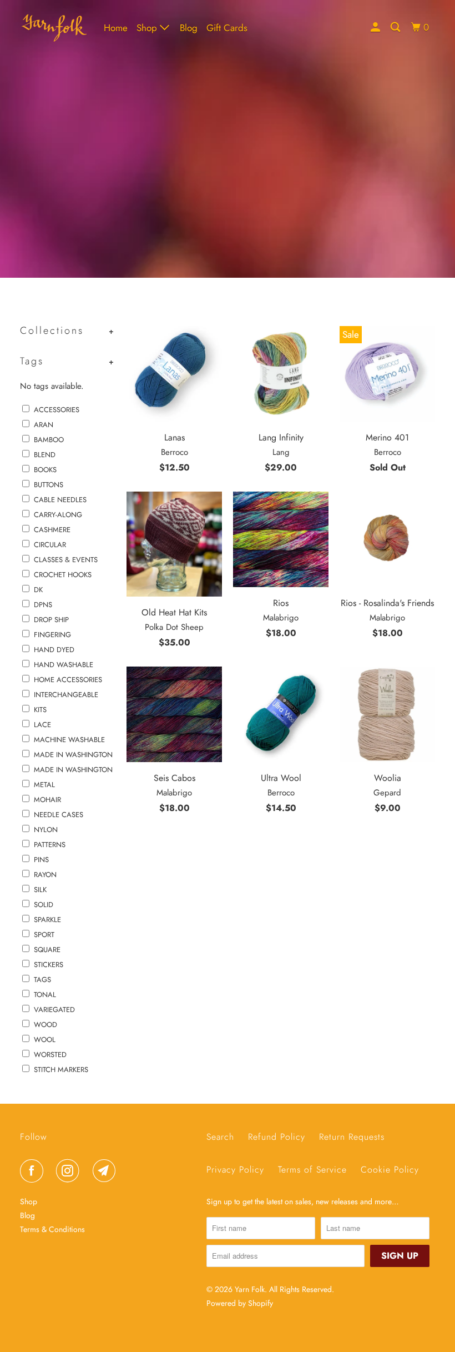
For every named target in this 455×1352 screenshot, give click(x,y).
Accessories (56, 409)
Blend (44, 454)
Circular (50, 544)
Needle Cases (58, 814)
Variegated (54, 1009)
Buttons (48, 484)
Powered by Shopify (239, 1303)
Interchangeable (66, 694)
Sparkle (47, 919)
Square (47, 949)
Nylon (46, 829)
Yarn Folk (250, 1289)
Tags (42, 979)
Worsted (50, 1054)
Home (116, 27)
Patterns (49, 844)
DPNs (43, 604)
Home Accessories (68, 679)
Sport (44, 934)
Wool (44, 1039)
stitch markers (61, 1069)
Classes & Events (66, 559)
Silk (40, 889)
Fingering (52, 634)
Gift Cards (226, 27)
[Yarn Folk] (54, 28)
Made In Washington (73, 754)
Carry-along (58, 514)
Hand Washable (63, 664)
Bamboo (49, 439)
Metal (44, 784)
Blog (189, 27)
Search (220, 1136)
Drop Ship (51, 619)
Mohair (47, 799)
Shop (148, 27)
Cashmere (52, 529)
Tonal (45, 994)
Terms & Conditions (52, 1229)
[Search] (396, 27)
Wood (45, 1024)
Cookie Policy (390, 1169)
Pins (41, 859)
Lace (42, 724)
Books (45, 469)
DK (38, 589)
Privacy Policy (235, 1169)
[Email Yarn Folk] (106, 1171)
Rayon (45, 874)
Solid (43, 904)
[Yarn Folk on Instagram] (70, 1171)
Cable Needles (60, 499)
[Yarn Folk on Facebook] (34, 1171)
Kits (40, 709)
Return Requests (352, 1136)
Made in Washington (73, 769)
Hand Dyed (54, 649)
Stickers (48, 964)
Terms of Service (312, 1169)
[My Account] (376, 27)
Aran (43, 424)
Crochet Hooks (63, 574)
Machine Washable (69, 739)
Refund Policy (276, 1136)
